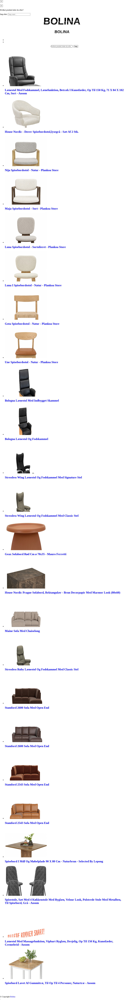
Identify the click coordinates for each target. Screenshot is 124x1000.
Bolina (12, 997)
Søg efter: (3, 14)
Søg (75, 46)
